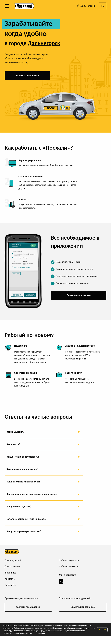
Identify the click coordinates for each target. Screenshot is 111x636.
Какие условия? (15, 432)
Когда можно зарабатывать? (23, 457)
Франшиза (10, 572)
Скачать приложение (79, 295)
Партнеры (10, 585)
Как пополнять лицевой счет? (23, 481)
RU (102, 6)
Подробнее (40, 633)
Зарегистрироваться (27, 75)
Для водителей (13, 560)
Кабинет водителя (69, 560)
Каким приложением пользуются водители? (32, 494)
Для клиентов (12, 566)
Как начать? (13, 444)
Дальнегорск (87, 6)
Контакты (10, 579)
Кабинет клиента (68, 566)
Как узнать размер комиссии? (24, 531)
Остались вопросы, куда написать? (26, 519)
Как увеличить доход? (19, 506)
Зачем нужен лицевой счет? (22, 469)
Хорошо (102, 629)
